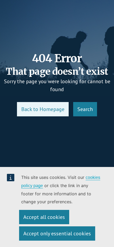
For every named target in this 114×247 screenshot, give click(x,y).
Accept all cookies (44, 217)
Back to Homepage (42, 109)
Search (85, 109)
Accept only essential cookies (57, 233)
